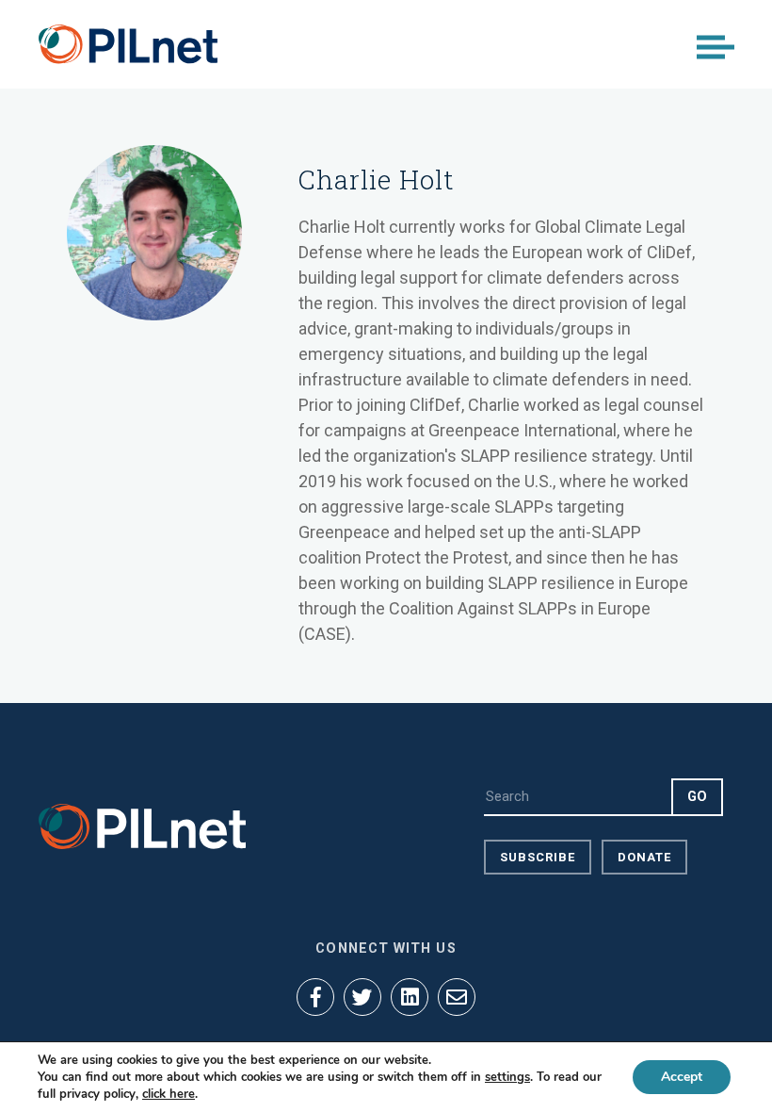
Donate (644, 857)
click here (168, 1094)
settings (507, 1077)
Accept (681, 1077)
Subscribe (537, 857)
